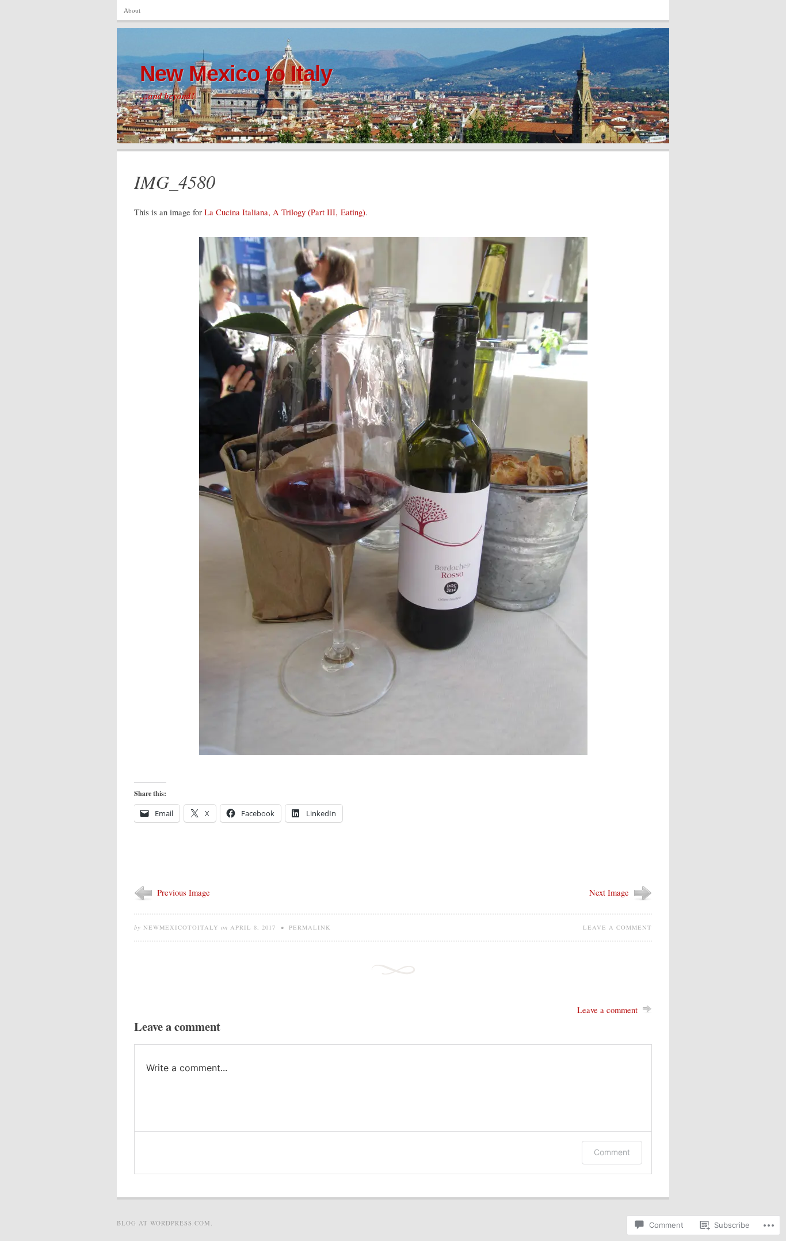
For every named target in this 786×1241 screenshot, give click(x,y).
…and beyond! (167, 96)
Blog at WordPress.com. (165, 1223)
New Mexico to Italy (236, 74)
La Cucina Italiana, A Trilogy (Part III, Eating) (284, 212)
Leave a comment (617, 927)
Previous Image (183, 892)
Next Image (609, 892)
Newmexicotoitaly (181, 927)
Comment (612, 1152)
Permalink (310, 927)
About (132, 10)
